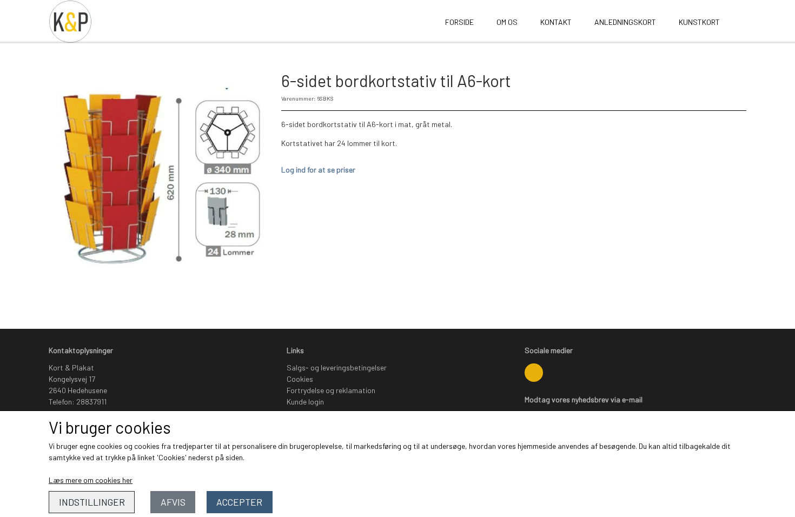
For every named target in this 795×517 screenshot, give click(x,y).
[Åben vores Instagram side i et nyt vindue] (534, 372)
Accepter (239, 502)
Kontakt (556, 21)
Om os (507, 21)
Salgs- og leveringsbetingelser (337, 367)
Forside (459, 21)
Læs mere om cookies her (90, 480)
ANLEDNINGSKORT (625, 21)
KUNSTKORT (699, 21)
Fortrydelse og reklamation (331, 390)
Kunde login (305, 401)
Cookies (300, 378)
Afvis (173, 502)
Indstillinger (92, 502)
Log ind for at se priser (318, 169)
